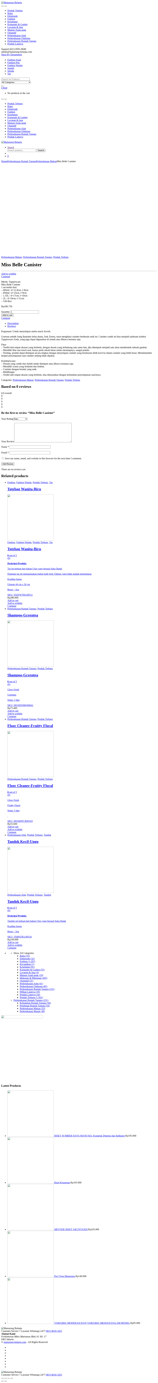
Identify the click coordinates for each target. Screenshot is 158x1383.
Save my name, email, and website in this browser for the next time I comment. (43, 458)
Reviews (11, 326)
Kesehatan (12, 21)
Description (13, 323)
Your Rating (7, 419)
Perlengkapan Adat (16, 35)
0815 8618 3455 (54, 1331)
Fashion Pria (13, 62)
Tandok (47, 835)
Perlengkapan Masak (32, 1011)
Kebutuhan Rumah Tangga (35, 1003)
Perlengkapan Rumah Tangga (21, 41)
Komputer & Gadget (17, 24)
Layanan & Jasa (15, 27)
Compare (5, 276)
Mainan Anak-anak (16, 30)
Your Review (7, 441)
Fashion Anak (14, 60)
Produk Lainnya (15, 44)
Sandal (10, 68)
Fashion (11, 19)
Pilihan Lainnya (30, 992)
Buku (10, 13)
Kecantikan (27, 964)
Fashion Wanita (15, 65)
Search (10, 147)
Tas (9, 73)
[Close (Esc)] (2, 1378)
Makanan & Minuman (33, 978)
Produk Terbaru (15, 10)
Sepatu (10, 71)
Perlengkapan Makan (46, 161)
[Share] (5, 1378)
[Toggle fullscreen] (8, 1378)
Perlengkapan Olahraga (18, 38)
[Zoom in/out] (11, 1378)
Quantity (5, 311)
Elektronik (12, 16)
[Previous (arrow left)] (2, 1381)
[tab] (82, 323)
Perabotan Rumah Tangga (35, 1005)
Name (5, 447)
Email (5, 452)
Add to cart (7, 315)
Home (4, 161)
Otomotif (11, 32)
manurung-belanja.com (15, 1342)
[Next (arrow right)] (5, 1381)
